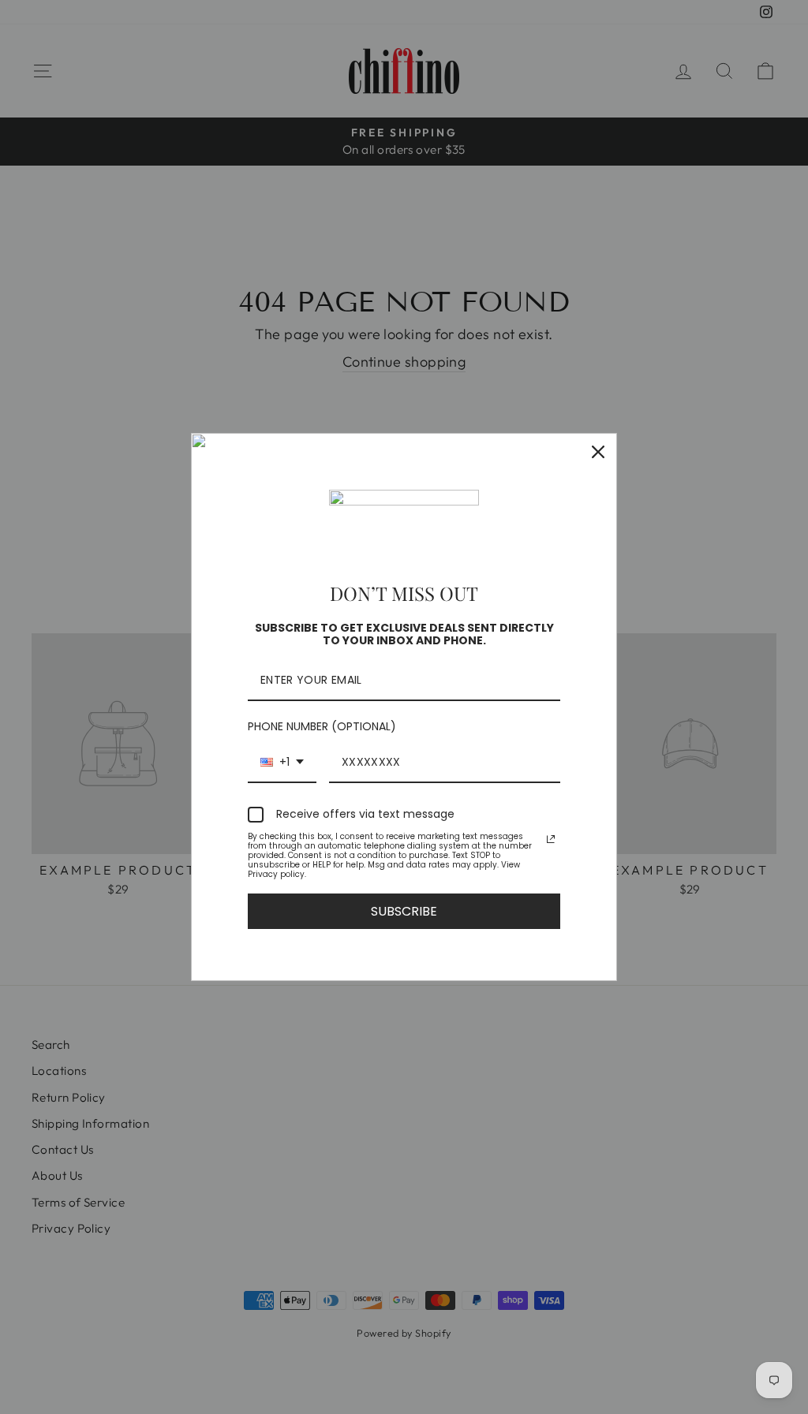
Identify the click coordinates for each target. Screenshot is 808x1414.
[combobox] (282, 763)
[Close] (598, 452)
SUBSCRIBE (404, 911)
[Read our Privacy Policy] (550, 839)
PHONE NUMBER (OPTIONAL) (322, 726)
